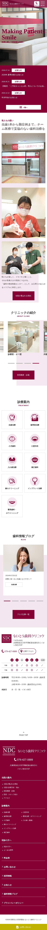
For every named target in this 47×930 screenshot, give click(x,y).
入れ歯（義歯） (28, 820)
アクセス (7, 798)
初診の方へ (7, 846)
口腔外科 (26, 812)
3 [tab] (27, 363)
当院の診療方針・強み (11, 787)
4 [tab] (36, 363)
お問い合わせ (25, 927)
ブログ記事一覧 (23, 614)
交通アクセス (28, 651)
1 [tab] (11, 363)
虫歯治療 (7, 812)
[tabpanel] (23, 338)
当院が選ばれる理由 (23, 296)
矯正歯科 (7, 832)
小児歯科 (7, 820)
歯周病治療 (7, 816)
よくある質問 (8, 850)
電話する (36, 5)
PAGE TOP (23, 735)
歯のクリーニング (10, 824)
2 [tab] (19, 363)
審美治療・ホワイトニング (32, 816)
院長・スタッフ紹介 (11, 794)
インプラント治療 (10, 828)
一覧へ (25, 107)
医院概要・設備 (23, 375)
